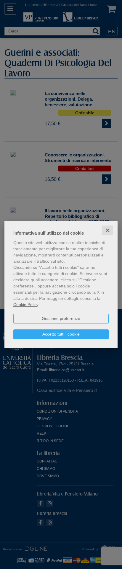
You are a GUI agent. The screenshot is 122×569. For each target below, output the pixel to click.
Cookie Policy (25, 304)
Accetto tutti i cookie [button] (61, 334)
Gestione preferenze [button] (61, 318)
